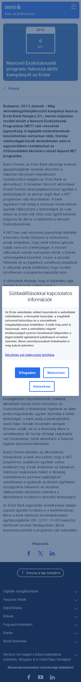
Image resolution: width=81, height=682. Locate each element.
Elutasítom (41, 386)
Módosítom (56, 372)
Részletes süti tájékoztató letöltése (29, 355)
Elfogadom (27, 372)
